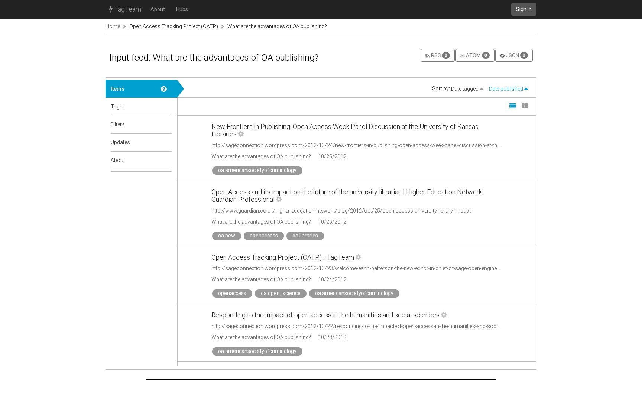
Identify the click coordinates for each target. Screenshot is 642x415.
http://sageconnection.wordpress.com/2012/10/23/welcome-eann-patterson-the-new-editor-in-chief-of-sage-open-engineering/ (360, 268)
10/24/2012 (332, 279)
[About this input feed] (166, 160)
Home (113, 26)
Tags (117, 107)
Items (117, 89)
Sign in (524, 9)
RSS (438, 55)
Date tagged (465, 89)
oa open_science (281, 293)
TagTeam (127, 9)
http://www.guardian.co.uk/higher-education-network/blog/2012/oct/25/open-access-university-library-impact (341, 211)
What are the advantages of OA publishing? (277, 26)
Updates (120, 142)
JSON (515, 55)
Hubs (182, 9)
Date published (506, 89)
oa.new (226, 236)
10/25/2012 (332, 156)
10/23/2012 (332, 337)
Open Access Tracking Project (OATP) (173, 26)
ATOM (476, 55)
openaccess (264, 236)
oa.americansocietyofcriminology (257, 170)
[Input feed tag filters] (166, 124)
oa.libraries (305, 236)
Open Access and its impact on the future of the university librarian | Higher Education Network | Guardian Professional (348, 195)
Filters (118, 124)
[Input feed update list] (166, 142)
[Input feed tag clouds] (166, 107)
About (157, 9)
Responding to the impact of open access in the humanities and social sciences (325, 315)
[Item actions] (241, 134)
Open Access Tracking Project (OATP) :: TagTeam (282, 257)
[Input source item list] (166, 89)
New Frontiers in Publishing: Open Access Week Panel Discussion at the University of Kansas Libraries (345, 130)
